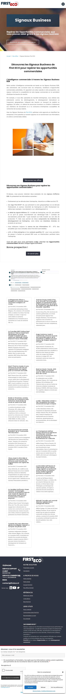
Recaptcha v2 (6, 665)
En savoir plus (33, 254)
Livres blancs (26, 598)
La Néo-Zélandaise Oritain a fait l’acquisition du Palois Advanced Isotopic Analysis (46, 402)
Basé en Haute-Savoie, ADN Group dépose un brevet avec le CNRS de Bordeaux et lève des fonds (46, 371)
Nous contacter (27, 609)
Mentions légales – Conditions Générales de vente (44, 691)
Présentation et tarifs (28, 567)
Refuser (43, 687)
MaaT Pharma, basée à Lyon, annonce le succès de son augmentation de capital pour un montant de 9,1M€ (18, 368)
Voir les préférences (57, 687)
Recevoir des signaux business (23, 42)
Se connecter (26, 618)
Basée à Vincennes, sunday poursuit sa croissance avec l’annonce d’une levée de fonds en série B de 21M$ (18, 400)
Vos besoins (26, 571)
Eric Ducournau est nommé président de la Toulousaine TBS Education (18, 431)
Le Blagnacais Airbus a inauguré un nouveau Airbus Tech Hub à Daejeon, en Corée (18, 302)
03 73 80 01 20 (12, 577)
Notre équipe (26, 581)
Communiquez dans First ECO (31, 612)
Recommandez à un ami (29, 615)
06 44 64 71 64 (6, 573)
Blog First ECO (27, 601)
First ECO (29, 112)
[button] (63, 672)
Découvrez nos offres (33, 180)
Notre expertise (27, 578)
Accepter (30, 687)
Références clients (28, 595)
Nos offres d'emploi (28, 587)
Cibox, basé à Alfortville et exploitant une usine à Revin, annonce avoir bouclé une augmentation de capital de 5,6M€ (18, 461)
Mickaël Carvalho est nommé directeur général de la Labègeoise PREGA (46, 502)
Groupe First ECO (27, 584)
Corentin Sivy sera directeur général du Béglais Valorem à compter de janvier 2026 (18, 525)
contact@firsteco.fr (10, 583)
